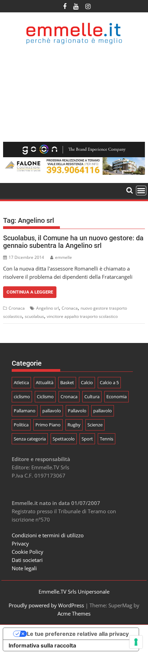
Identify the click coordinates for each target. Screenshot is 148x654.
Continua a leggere (30, 292)
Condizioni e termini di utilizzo (48, 535)
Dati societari (27, 560)
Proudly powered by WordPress (46, 605)
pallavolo (51, 411)
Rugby (74, 425)
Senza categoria (30, 439)
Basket (67, 382)
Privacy (20, 543)
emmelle (63, 257)
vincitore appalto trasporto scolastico (82, 316)
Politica (21, 425)
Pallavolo (77, 411)
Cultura (91, 396)
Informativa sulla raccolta (42, 645)
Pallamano (24, 411)
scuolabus (34, 316)
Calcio (87, 382)
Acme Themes (74, 613)
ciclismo (22, 396)
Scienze (95, 425)
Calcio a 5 (109, 382)
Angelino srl (47, 308)
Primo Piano (48, 425)
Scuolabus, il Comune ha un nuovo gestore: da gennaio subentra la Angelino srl (73, 242)
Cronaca (17, 308)
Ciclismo (45, 396)
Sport (87, 439)
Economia (116, 396)
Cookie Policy (27, 551)
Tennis (106, 439)
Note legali (24, 568)
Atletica (21, 382)
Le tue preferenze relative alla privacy (78, 633)
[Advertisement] (74, 93)
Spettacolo (64, 439)
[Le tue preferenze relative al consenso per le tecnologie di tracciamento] (135, 642)
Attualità (44, 382)
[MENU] (141, 190)
